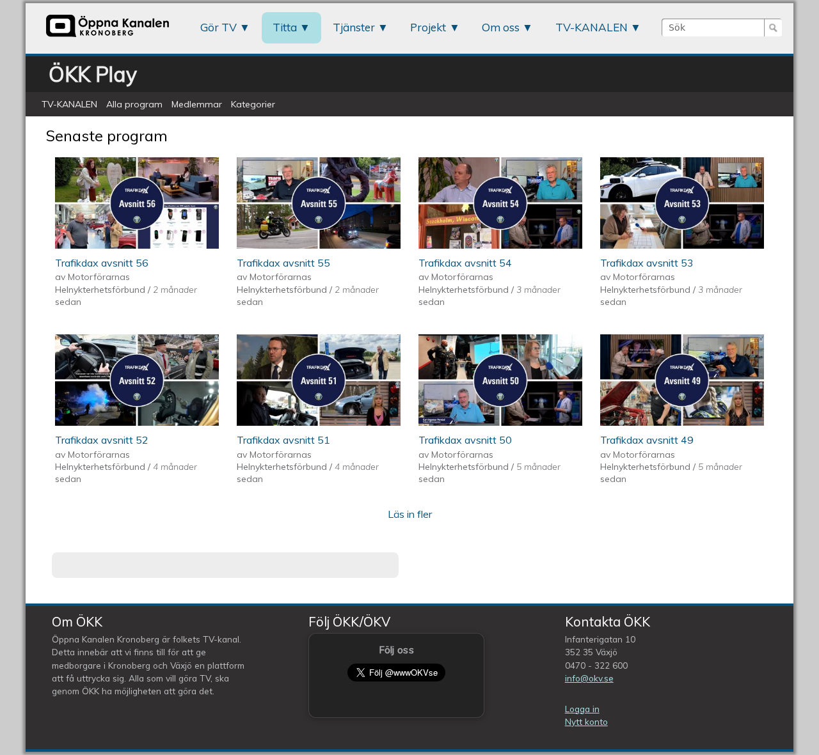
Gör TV (218, 27)
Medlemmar (196, 104)
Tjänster (354, 27)
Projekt (428, 27)
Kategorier (253, 104)
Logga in (582, 708)
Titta (285, 27)
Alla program (134, 104)
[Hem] (107, 36)
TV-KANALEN (591, 27)
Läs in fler (410, 514)
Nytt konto (586, 721)
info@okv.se (589, 678)
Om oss (501, 27)
